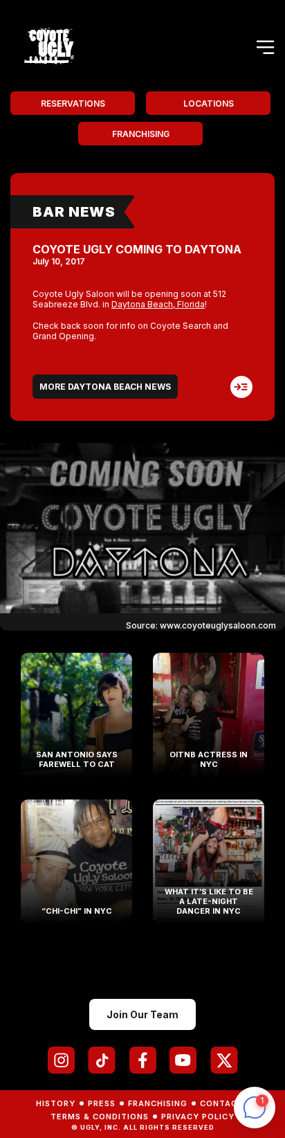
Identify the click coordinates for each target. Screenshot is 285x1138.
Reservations (73, 103)
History (55, 1103)
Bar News (74, 212)
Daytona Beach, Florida (158, 304)
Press (102, 1103)
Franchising (140, 134)
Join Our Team (142, 1014)
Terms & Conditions (99, 1116)
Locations (208, 103)
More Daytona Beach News (105, 386)
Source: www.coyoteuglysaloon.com (201, 625)
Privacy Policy (198, 1116)
